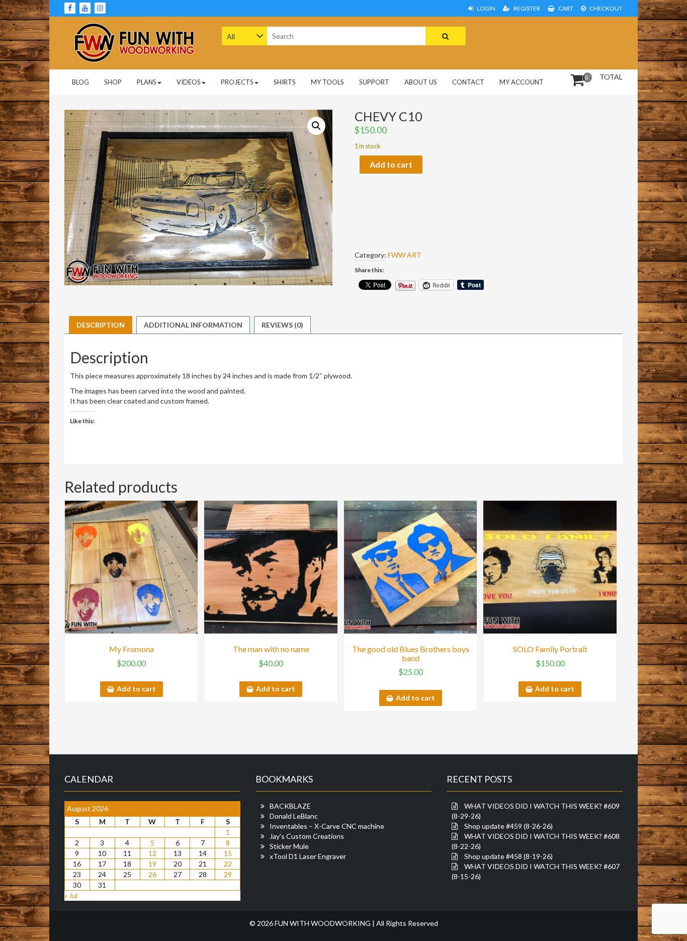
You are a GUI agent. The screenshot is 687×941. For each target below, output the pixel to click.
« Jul (70, 895)
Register (526, 8)
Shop (113, 82)
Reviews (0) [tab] (282, 325)
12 (152, 853)
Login (485, 8)
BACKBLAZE (290, 806)
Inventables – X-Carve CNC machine (327, 826)
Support (374, 82)
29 (228, 874)
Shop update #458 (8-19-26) (508, 856)
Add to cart (391, 164)
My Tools (327, 82)
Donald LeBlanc (294, 816)
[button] (316, 126)
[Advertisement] (558, 42)
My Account (521, 82)
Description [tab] (100, 325)
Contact (468, 82)
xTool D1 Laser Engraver (308, 856)
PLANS (146, 82)
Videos (189, 82)
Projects (237, 82)
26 (152, 874)
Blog (80, 82)
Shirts (285, 82)
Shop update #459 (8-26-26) (508, 826)
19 (152, 863)
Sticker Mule (289, 846)
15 (228, 853)
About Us (420, 82)
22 (228, 863)
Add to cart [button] (136, 688)
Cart (565, 8)
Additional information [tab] (193, 325)
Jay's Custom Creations (307, 836)
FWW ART (404, 255)
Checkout (605, 8)
